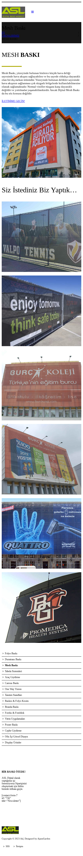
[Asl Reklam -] (13, 12)
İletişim (19, 846)
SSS (8, 846)
